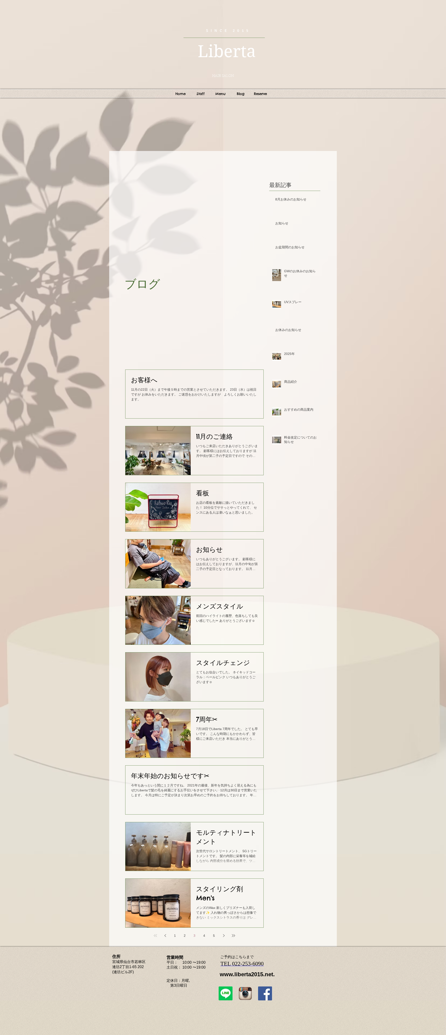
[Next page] (224, 935)
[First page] (155, 935)
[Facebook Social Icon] (265, 993)
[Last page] (233, 935)
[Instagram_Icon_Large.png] (245, 993)
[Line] (226, 993)
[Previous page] (165, 935)
